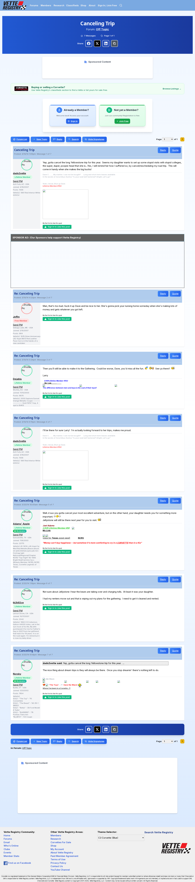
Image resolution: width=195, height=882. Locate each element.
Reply (163, 150)
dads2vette (19, 173)
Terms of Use (58, 859)
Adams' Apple (21, 523)
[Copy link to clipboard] (114, 43)
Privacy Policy (58, 862)
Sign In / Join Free (107, 5)
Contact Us (57, 866)
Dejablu (17, 378)
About (92, 5)
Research (59, 5)
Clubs (7, 849)
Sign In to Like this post (59, 226)
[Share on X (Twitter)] (97, 43)
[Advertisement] (97, 70)
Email (7, 842)
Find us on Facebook (19, 862)
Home (7, 835)
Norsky (17, 673)
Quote (175, 150)
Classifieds (72, 5)
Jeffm (16, 316)
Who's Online (11, 845)
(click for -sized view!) (56, 538)
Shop (83, 5)
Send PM (18, 181)
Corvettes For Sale (61, 842)
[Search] (120, 5)
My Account (57, 849)
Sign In (74, 121)
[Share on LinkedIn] (105, 43)
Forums (34, 5)
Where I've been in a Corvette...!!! (56, 688)
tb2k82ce (18, 602)
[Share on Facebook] (88, 43)
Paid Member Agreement (64, 856)
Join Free (123, 121)
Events (7, 852)
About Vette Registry (62, 852)
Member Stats (11, 856)
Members (46, 5)
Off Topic (102, 29)
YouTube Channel (60, 869)
